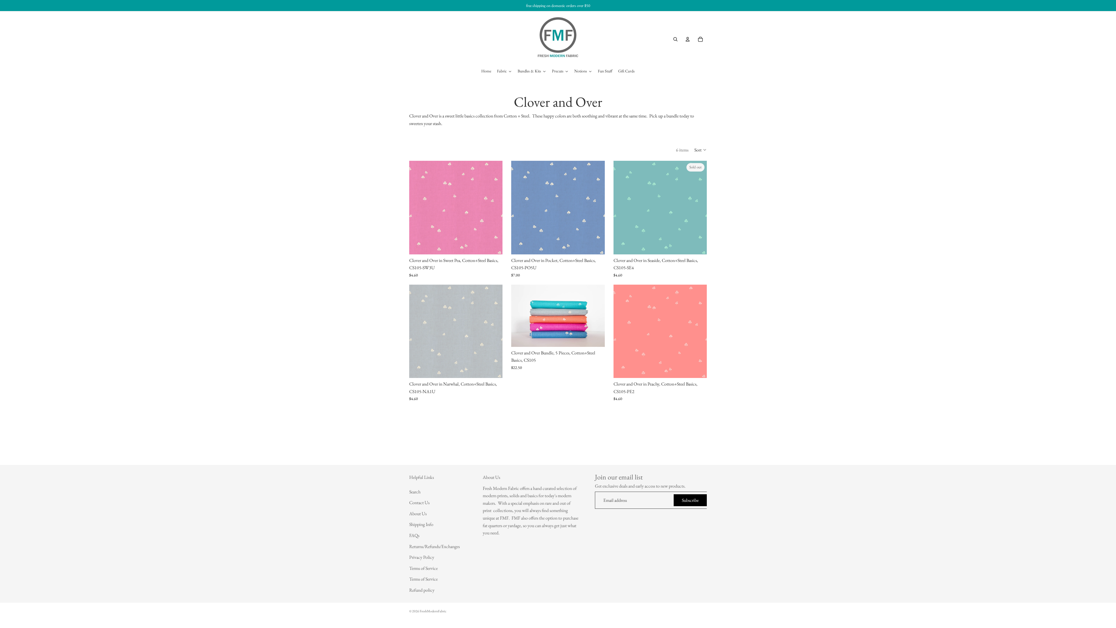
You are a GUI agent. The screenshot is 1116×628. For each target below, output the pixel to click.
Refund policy (421, 590)
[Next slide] (596, 315)
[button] (700, 149)
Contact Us (419, 502)
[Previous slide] (520, 315)
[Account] (687, 39)
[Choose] (494, 245)
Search (415, 492)
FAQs (414, 535)
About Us (418, 514)
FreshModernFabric (433, 611)
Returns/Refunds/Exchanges (434, 546)
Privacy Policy (421, 557)
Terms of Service (423, 568)
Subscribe (690, 500)
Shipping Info (421, 525)
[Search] (675, 39)
